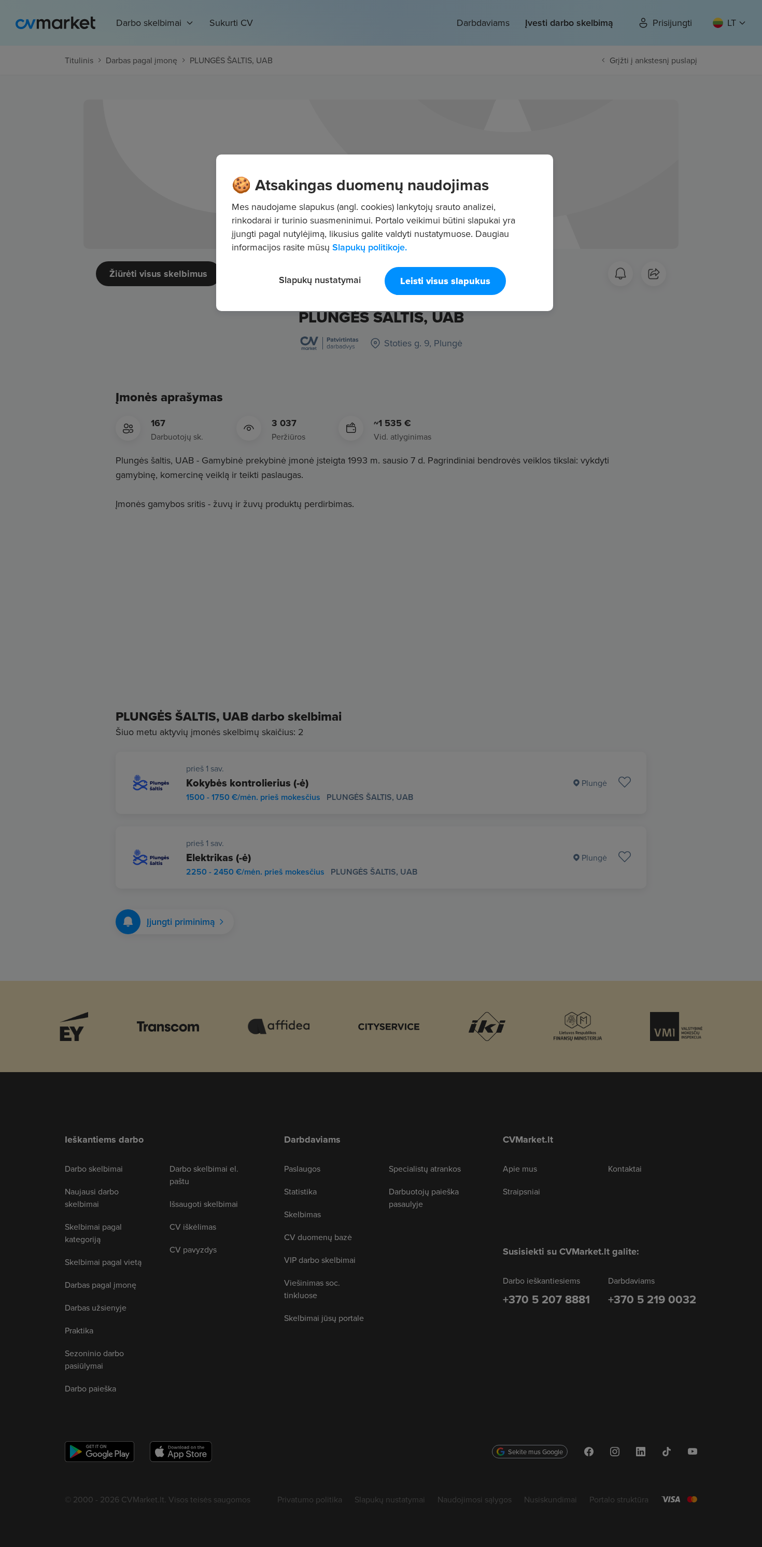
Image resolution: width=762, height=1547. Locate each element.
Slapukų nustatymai (320, 279)
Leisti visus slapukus (445, 281)
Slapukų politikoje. (369, 247)
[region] (384, 232)
